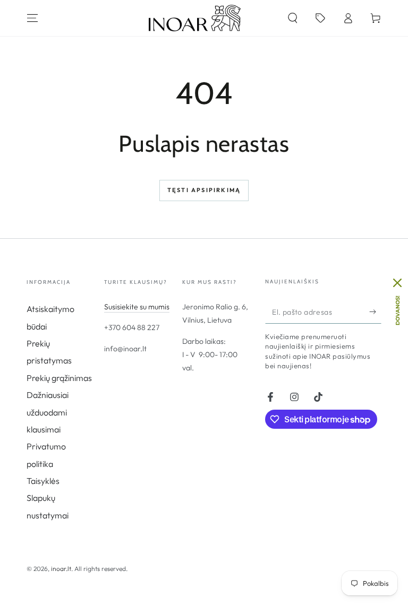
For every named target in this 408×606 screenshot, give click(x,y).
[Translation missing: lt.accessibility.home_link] (195, 18)
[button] (293, 18)
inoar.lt (61, 569)
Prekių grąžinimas (59, 378)
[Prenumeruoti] (375, 311)
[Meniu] (32, 18)
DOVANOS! (397, 310)
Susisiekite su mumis (136, 306)
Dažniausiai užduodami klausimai (48, 412)
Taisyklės (43, 480)
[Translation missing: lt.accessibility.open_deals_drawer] (320, 18)
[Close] (397, 283)
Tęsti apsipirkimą (204, 190)
